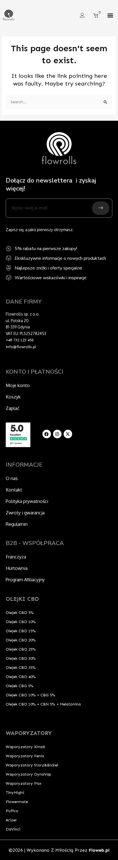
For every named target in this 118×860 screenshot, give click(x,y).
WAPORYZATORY (29, 733)
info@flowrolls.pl (21, 346)
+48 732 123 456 (20, 340)
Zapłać (12, 408)
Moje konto (18, 385)
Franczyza (16, 557)
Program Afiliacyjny (25, 579)
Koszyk (13, 397)
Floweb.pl (99, 850)
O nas (12, 478)
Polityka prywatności (27, 501)
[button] (110, 15)
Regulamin (16, 524)
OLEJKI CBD (22, 598)
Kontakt (14, 490)
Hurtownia (16, 568)
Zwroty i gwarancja (25, 513)
